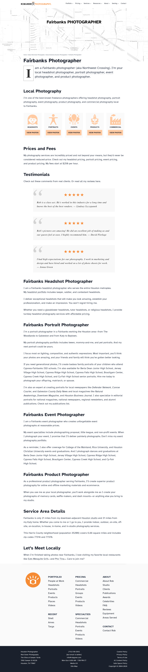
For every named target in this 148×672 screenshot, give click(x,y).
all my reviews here (90, 181)
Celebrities (108, 601)
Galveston (44, 335)
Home (25, 55)
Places (51, 601)
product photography (70, 101)
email (72, 655)
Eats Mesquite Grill (38, 558)
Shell (50, 618)
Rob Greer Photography (30, 655)
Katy (62, 335)
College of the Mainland (78, 447)
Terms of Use (122, 657)
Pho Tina (59, 558)
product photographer (75, 77)
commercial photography (100, 101)
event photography (47, 101)
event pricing (110, 159)
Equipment (108, 613)
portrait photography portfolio (42, 342)
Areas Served (110, 617)
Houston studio (89, 518)
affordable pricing (79, 313)
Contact (123, 3)
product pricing (36, 163)
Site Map (74, 666)
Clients (106, 589)
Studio (106, 584)
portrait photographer (89, 72)
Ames (51, 622)
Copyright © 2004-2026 (118, 666)
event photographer (52, 421)
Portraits (52, 589)
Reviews (107, 609)
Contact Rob (109, 630)
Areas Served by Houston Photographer (56, 55)
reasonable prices (49, 425)
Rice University (100, 447)
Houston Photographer (29, 652)
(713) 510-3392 (74, 652)
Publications (109, 593)
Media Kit (74, 663)
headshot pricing (76, 159)
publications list (61, 403)
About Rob (108, 580)
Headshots (53, 584)
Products (52, 597)
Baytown (72, 335)
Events (51, 593)
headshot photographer (58, 72)
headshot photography (99, 97)
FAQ (105, 605)
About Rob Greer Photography (36, 55)
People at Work (56, 580)
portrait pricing (94, 159)
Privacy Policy (122, 655)
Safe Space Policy (120, 663)
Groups (79, 593)
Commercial (81, 580)
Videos (51, 605)
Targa (51, 626)
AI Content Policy (120, 660)
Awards (106, 597)
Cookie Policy (122, 652)
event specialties (36, 432)
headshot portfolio (36, 292)
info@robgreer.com (74, 657)
